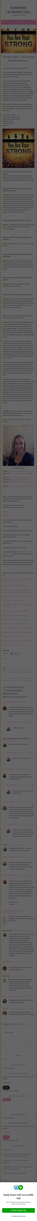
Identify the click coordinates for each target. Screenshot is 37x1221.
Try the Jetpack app (18, 1210)
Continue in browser (18, 1216)
